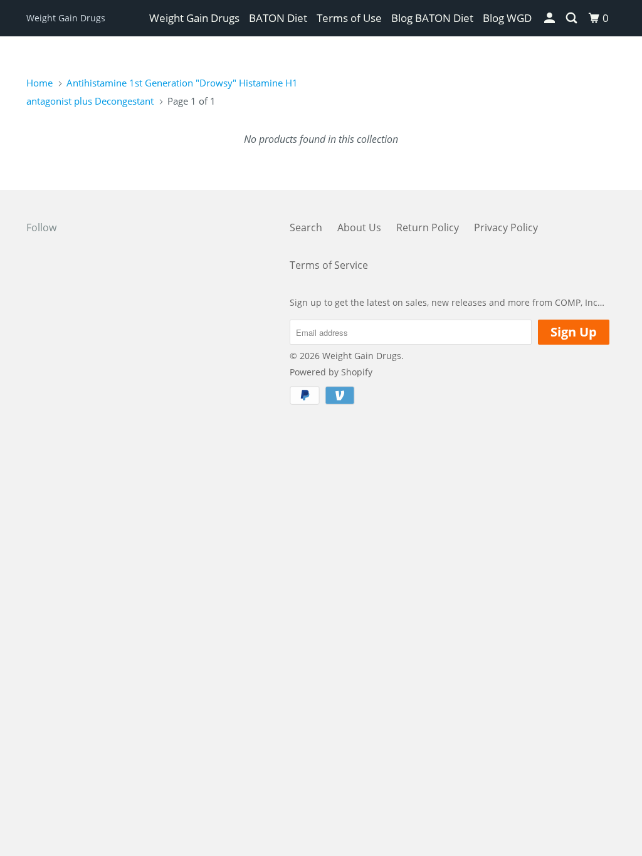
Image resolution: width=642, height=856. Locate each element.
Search (306, 227)
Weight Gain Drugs (65, 18)
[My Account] (550, 18)
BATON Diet (278, 18)
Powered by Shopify (331, 372)
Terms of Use (349, 18)
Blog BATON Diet (432, 18)
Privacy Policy (506, 227)
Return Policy (427, 227)
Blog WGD (507, 18)
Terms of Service (329, 265)
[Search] (572, 18)
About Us (359, 227)
